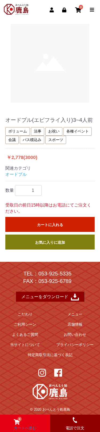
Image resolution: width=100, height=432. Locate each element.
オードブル (16, 174)
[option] (50, 63)
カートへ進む (25, 424)
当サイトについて (25, 345)
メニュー (74, 314)
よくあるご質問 (25, 334)
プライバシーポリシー (75, 345)
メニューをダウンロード (44, 296)
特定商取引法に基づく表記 (50, 355)
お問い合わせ (75, 334)
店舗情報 (74, 324)
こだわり (25, 314)
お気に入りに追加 (50, 242)
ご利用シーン (25, 324)
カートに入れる (50, 225)
